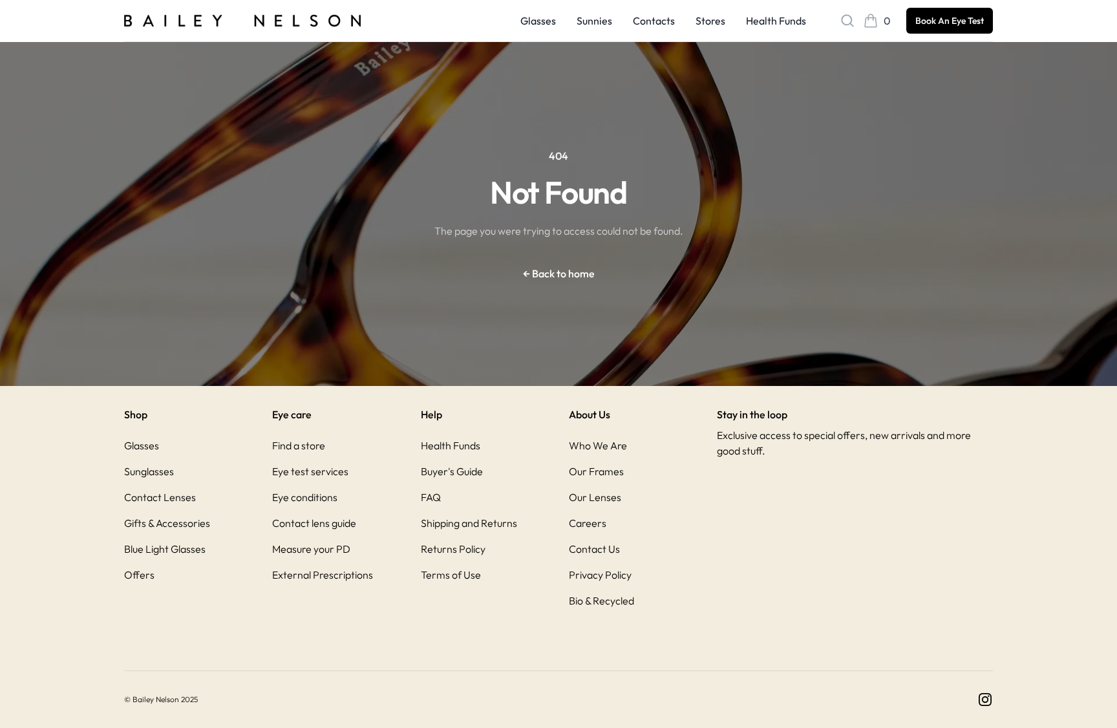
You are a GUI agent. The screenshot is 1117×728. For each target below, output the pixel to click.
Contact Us (594, 548)
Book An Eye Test (949, 21)
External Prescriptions (322, 574)
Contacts (654, 20)
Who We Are (598, 445)
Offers (139, 574)
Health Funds (776, 20)
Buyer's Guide (452, 471)
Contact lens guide (314, 523)
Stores (710, 20)
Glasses (538, 20)
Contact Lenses (160, 497)
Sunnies (594, 20)
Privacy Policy (600, 574)
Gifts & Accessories (167, 523)
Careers (587, 523)
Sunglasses (149, 471)
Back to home (559, 273)
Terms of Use (451, 574)
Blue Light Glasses (165, 548)
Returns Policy (453, 548)
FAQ (431, 497)
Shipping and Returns (469, 523)
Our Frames (596, 471)
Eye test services (310, 471)
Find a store (298, 445)
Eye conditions (304, 497)
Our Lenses (595, 497)
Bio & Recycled (601, 600)
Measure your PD (311, 548)
